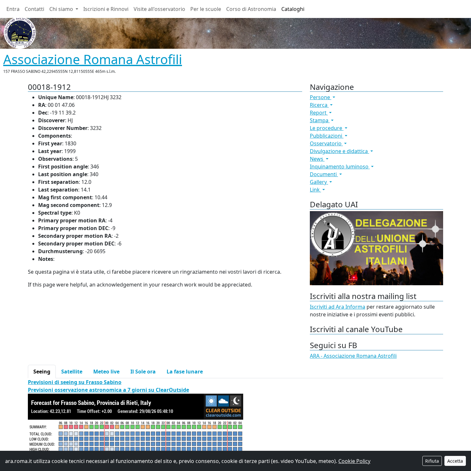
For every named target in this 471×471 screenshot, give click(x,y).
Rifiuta (432, 461)
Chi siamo (61, 9)
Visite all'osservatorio (159, 9)
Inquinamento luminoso (340, 166)
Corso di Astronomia (251, 9)
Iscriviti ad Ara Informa (337, 306)
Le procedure (326, 128)
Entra (13, 9)
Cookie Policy (354, 461)
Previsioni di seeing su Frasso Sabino (74, 382)
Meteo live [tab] (106, 371)
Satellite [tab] (71, 371)
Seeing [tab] (41, 371)
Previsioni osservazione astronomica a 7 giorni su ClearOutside (108, 389)
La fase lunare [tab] (185, 371)
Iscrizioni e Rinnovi (105, 9)
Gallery (319, 181)
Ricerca (319, 104)
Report (319, 112)
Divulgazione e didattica (339, 151)
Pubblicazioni (326, 135)
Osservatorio (326, 143)
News (317, 158)
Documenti (324, 174)
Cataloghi (292, 9)
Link (315, 189)
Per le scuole (205, 9)
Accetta (455, 461)
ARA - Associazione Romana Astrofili (353, 355)
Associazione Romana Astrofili (92, 59)
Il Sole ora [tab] (143, 371)
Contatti (34, 9)
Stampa (320, 120)
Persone (320, 97)
